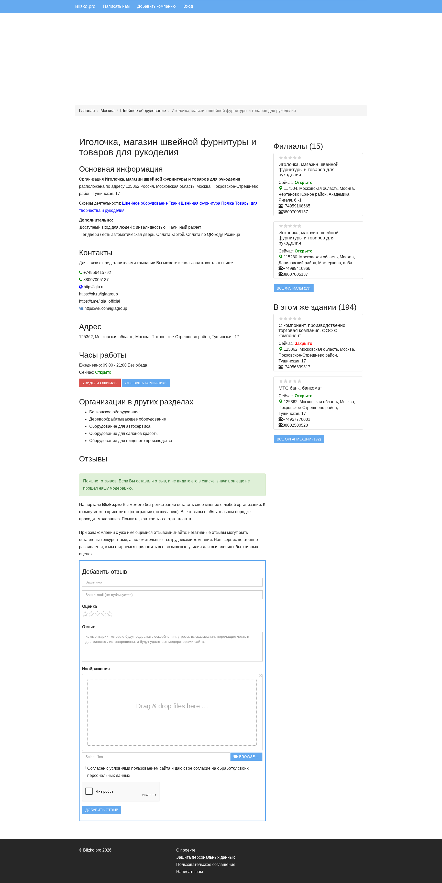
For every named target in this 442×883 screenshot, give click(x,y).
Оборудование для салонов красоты (124, 433)
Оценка (89, 606)
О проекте (185, 850)
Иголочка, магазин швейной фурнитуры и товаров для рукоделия (308, 169)
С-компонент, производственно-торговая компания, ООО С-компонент (313, 330)
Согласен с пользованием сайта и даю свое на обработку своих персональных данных (168, 772)
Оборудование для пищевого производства (130, 440)
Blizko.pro (85, 6)
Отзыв (88, 627)
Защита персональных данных (205, 857)
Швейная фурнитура (200, 203)
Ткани (174, 203)
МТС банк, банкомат (300, 388)
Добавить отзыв (101, 810)
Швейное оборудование (143, 110)
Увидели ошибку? (99, 383)
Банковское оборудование (114, 412)
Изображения (96, 669)
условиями (119, 768)
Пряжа (227, 203)
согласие (202, 768)
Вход (188, 6)
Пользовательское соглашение (205, 864)
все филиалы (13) (294, 288)
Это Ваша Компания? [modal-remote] (146, 383)
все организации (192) (299, 439)
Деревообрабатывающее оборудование (127, 419)
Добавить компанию (156, 6)
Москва (108, 110)
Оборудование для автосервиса (119, 426)
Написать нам (116, 6)
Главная (87, 110)
